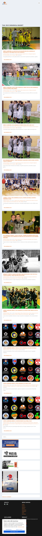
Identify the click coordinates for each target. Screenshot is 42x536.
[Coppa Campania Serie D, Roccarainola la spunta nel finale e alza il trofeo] (21, 297)
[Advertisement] (21, 14)
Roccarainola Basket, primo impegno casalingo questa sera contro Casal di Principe (21, 160)
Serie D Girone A (12, 91)
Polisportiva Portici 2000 (29, 200)
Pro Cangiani (17, 386)
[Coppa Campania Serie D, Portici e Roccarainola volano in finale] (21, 335)
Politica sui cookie (21, 526)
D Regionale (30, 53)
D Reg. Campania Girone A (24, 53)
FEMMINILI (24, 511)
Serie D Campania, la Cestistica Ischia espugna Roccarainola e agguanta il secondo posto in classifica (19, 52)
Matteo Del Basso (6, 53)
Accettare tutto (14, 531)
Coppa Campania (17, 313)
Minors (24, 200)
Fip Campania (29, 276)
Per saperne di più (7, 59)
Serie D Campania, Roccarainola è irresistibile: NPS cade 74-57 (18, 125)
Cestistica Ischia (17, 53)
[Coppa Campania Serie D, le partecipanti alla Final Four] (21, 408)
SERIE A (23, 505)
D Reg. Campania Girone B (19, 276)
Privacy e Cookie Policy (7, 533)
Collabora (14, 533)
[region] (14, 526)
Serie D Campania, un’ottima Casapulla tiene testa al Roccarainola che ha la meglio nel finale (20, 88)
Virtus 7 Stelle (18, 201)
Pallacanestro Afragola (6, 386)
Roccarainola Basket (6, 55)
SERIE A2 (23, 507)
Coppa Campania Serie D (18, 422)
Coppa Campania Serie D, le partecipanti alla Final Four (17, 421)
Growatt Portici (34, 276)
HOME (23, 504)
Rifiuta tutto (19, 529)
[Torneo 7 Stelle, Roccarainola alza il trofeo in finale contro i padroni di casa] (21, 184)
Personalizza (8, 529)
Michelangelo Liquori (30, 239)
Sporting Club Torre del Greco (32, 423)
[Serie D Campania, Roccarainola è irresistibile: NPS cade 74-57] (21, 112)
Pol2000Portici (13, 386)
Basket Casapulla (17, 90)
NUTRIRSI (24, 514)
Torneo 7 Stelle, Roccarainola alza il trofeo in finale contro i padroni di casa (19, 198)
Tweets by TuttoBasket (6, 496)
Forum (11, 533)
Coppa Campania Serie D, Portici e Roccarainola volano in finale (19, 348)
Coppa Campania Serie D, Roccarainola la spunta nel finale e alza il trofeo (20, 311)
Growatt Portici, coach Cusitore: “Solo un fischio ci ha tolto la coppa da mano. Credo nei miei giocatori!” (20, 274)
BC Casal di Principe (18, 162)
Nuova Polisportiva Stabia (31, 126)
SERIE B (23, 508)
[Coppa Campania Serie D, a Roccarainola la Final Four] (21, 370)
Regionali (34, 53)
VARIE (23, 512)
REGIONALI (24, 509)
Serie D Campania (12, 55)
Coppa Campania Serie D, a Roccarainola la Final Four (17, 383)
